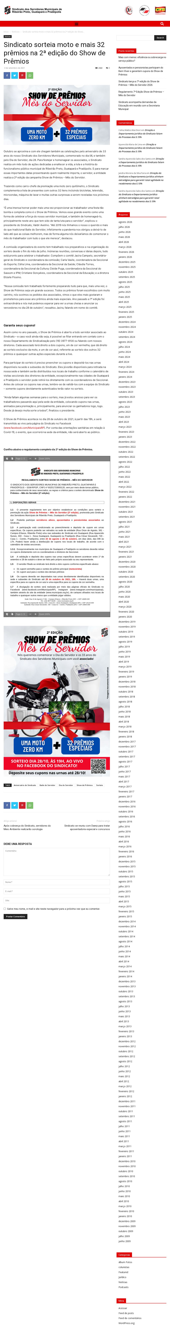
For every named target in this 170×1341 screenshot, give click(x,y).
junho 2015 (125, 891)
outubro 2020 (126, 571)
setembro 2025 (127, 276)
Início (6, 31)
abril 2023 (124, 421)
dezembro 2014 (127, 921)
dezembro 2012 (127, 1041)
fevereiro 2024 (126, 371)
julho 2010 (124, 1186)
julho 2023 (124, 406)
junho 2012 (125, 1071)
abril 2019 (124, 661)
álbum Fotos (125, 1262)
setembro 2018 (127, 696)
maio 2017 (124, 776)
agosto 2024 (125, 341)
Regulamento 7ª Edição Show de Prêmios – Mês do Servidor (141, 93)
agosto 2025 (125, 281)
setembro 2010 (127, 1176)
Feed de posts (126, 1313)
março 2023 (125, 426)
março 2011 (125, 1146)
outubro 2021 (126, 511)
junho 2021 (125, 531)
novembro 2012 (127, 1046)
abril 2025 (124, 301)
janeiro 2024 (125, 376)
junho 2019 (125, 651)
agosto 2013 (125, 1001)
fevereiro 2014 (126, 971)
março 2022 (125, 486)
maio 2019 (124, 656)
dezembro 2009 (127, 1221)
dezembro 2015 (127, 861)
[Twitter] (14, 75)
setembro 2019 (127, 636)
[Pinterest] (22, 75)
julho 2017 (124, 766)
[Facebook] (7, 75)
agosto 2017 (125, 761)
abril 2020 (124, 601)
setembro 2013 (127, 996)
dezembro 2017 (127, 741)
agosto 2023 (125, 401)
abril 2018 (124, 721)
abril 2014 (124, 961)
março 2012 (125, 1086)
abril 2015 (124, 901)
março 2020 (125, 606)
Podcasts (123, 1287)
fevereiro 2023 (126, 431)
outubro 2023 (126, 391)
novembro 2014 (127, 926)
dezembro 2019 (127, 621)
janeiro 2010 (125, 1216)
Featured (123, 1272)
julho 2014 (124, 946)
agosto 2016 (125, 821)
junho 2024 (125, 351)
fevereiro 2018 (126, 731)
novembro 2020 (127, 566)
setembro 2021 (127, 516)
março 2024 (125, 366)
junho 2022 (125, 471)
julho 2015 (124, 886)
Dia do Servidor (66, 785)
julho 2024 (124, 346)
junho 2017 (125, 771)
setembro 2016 (127, 816)
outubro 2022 (126, 451)
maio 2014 (124, 956)
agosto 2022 (125, 461)
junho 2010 (125, 1191)
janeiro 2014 (125, 976)
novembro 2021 (127, 506)
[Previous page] (6, 459)
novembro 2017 (127, 746)
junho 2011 (125, 1131)
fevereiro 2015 (126, 911)
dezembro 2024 (127, 321)
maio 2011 (124, 1136)
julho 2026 (124, 226)
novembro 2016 (127, 806)
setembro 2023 (127, 396)
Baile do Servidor (47, 785)
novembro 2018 (127, 686)
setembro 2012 (127, 1056)
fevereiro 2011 (126, 1151)
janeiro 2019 (125, 676)
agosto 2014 (125, 941)
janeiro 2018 (125, 736)
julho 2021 (124, 526)
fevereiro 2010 (126, 1211)
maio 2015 (124, 896)
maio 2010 (124, 1196)
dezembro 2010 (127, 1161)
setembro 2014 (127, 936)
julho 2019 (124, 646)
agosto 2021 (125, 521)
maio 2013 (124, 1016)
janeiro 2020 (125, 616)
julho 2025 (124, 286)
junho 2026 (125, 231)
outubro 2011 (126, 1111)
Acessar (123, 1308)
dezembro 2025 (127, 261)
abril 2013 (124, 1021)
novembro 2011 (127, 1106)
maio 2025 (124, 296)
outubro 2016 (126, 811)
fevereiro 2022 (126, 491)
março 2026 (125, 246)
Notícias (15, 31)
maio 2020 (124, 596)
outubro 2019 (126, 631)
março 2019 (125, 666)
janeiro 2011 (125, 1156)
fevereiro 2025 (126, 311)
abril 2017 (124, 781)
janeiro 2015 (125, 916)
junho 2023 (125, 411)
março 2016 (125, 846)
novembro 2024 (127, 326)
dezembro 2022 (127, 441)
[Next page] (12, 459)
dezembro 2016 (127, 801)
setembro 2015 (127, 876)
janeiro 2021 (125, 556)
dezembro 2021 (127, 501)
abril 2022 (124, 481)
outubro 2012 (126, 1051)
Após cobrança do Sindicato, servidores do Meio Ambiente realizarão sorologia (27, 827)
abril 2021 (124, 541)
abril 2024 (124, 361)
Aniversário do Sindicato (25, 785)
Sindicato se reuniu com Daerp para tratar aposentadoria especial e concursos (87, 827)
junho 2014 (125, 951)
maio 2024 (124, 356)
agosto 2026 (125, 222)
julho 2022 (124, 466)
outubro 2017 (126, 751)
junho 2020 (125, 591)
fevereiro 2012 (126, 1091)
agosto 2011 (125, 1121)
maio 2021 (124, 536)
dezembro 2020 (127, 561)
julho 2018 (124, 706)
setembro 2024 (127, 336)
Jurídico (122, 1277)
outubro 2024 (126, 331)
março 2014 (125, 966)
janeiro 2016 (125, 856)
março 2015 (125, 906)
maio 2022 (124, 476)
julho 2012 (124, 1066)
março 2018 (125, 726)
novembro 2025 (127, 266)
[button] (76, 23)
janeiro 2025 (125, 316)
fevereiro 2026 (126, 251)
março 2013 (125, 1026)
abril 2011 (124, 1141)
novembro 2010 (127, 1166)
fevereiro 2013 (126, 1031)
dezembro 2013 (127, 981)
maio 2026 (124, 236)
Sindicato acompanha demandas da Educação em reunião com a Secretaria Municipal (139, 105)
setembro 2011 (127, 1116)
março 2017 (125, 786)
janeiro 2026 (125, 256)
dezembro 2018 (127, 681)
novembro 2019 (127, 626)
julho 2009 (124, 1236)
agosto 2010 (125, 1181)
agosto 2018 (125, 701)
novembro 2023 (127, 386)
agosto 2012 (125, 1061)
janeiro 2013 (125, 1036)
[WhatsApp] (30, 75)
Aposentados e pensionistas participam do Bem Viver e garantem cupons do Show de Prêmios (141, 71)
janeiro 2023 (125, 436)
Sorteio (99, 785)
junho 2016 (125, 831)
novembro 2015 (127, 866)
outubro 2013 (126, 991)
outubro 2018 (126, 691)
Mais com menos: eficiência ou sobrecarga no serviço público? (142, 59)
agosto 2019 (125, 641)
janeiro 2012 (125, 1096)
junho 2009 (125, 1241)
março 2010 (125, 1206)
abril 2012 (124, 1081)
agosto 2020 (125, 581)
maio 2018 (124, 716)
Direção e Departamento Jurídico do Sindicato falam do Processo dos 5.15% (140, 134)
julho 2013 (124, 1006)
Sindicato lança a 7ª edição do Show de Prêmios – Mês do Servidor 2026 (139, 83)
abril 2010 (124, 1201)
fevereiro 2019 (126, 671)
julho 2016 (124, 826)
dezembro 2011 (127, 1101)
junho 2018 (125, 711)
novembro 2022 (127, 446)
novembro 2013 (127, 986)
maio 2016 (124, 836)
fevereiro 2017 (126, 791)
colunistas (124, 1267)
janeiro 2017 (125, 796)
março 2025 (125, 306)
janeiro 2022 (125, 496)
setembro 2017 (127, 756)
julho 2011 (124, 1126)
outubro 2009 (126, 1231)
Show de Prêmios (85, 785)
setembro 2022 (127, 456)
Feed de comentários (130, 1318)
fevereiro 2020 (126, 611)
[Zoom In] (35, 459)
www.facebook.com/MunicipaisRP (24, 427)
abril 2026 (124, 241)
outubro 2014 (126, 931)
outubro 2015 (126, 871)
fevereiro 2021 (126, 551)
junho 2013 (125, 1011)
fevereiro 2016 (126, 851)
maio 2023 (124, 416)
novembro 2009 (127, 1226)
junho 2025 (125, 291)
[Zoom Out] (30, 459)
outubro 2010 (126, 1171)
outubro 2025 (126, 271)
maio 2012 (124, 1076)
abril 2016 (124, 841)
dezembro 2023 (127, 381)
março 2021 (125, 546)
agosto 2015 (125, 881)
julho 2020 (124, 586)
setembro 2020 (127, 576)
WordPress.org (126, 1323)
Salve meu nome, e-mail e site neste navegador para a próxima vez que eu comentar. (53, 908)
